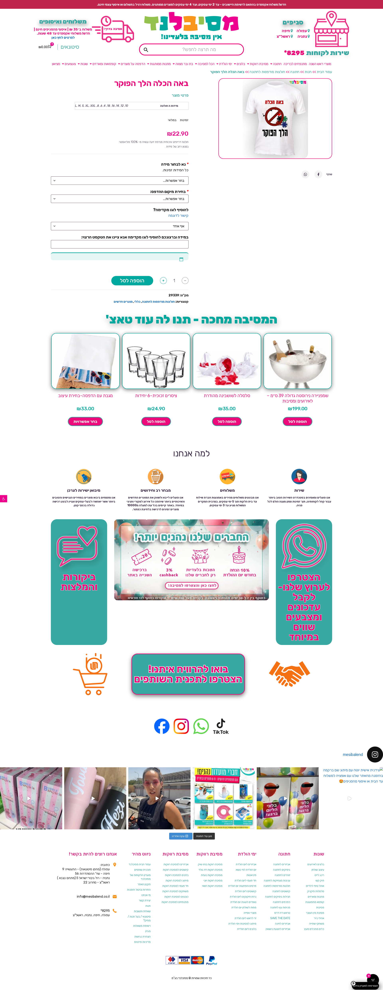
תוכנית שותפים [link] (142, 869)
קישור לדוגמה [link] (178, 215)
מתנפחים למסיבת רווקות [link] (175, 902)
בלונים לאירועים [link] (315, 864)
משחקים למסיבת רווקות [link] (175, 891)
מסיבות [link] (320, 907)
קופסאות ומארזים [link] (104, 64)
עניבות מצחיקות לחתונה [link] (277, 880)
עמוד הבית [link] (324, 72)
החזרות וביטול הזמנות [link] (139, 889)
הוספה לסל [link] (297, 421)
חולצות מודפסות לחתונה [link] (267, 72)
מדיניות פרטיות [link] (142, 942)
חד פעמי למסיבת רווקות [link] (175, 886)
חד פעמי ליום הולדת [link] (245, 880)
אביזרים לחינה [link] (282, 923)
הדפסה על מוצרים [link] (133, 64)
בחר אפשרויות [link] (85, 421)
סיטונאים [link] (70, 47)
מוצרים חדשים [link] (123, 302)
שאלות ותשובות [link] (142, 911)
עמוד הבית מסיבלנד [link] (140, 864)
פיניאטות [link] (251, 875)
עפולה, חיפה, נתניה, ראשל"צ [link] (91, 915)
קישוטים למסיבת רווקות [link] (176, 869)
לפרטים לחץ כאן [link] (63, 38)
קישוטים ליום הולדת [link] (245, 891)
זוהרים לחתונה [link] (282, 875)
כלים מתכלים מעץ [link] (314, 929)
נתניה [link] (302, 36)
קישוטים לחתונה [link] (281, 891)
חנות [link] (308, 72)
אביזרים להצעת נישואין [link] (278, 929)
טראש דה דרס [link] (282, 913)
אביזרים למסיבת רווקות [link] (176, 864)
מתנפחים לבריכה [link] (295, 64)
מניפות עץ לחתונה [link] (280, 907)
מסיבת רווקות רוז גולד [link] (210, 869)
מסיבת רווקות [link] (259, 64)
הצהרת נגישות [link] (142, 936)
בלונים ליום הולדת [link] (246, 929)
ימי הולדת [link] (225, 64)
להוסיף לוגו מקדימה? (171, 209)
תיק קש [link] (320, 880)
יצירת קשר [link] (145, 900)
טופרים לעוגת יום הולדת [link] (243, 902)
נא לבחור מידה (173, 164)
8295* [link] (105, 911)
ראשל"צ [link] (283, 36)
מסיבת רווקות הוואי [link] (212, 886)
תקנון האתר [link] (144, 884)
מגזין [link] (148, 931)
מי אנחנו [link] (146, 895)
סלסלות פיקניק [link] (315, 891)
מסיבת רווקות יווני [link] (212, 880)
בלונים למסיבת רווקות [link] (177, 875)
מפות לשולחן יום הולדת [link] (243, 907)
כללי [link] (137, 302)
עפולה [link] (302, 31)
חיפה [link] (286, 31)
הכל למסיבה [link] (206, 64)
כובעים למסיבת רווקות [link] (176, 896)
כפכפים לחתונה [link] (281, 902)
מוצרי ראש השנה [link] (320, 64)
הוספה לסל (132, 281)
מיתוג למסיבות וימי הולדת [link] (242, 923)
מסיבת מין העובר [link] (315, 913)
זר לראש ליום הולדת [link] (245, 918)
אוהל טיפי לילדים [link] (315, 886)
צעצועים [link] (70, 64)
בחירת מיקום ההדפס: (168, 191)
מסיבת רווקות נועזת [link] (211, 875)
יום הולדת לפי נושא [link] (246, 869)
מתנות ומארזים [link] (316, 896)
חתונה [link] (277, 64)
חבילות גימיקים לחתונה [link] (277, 896)
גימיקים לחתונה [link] (281, 869)
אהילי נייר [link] (319, 918)
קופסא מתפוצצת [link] (314, 902)
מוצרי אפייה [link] (250, 913)
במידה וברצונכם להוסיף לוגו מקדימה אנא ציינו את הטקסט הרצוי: (135, 237)
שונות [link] (84, 64)
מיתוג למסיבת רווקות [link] (177, 880)
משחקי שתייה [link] (316, 923)
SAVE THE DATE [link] (280, 918)
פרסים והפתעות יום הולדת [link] (242, 886)
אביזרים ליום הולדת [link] (246, 864)
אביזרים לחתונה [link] (281, 864)
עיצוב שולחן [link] (318, 869)
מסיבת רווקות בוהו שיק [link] (210, 864)
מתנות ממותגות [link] (160, 64)
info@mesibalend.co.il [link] (93, 896)
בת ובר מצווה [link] (184, 64)
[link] (3, 498)
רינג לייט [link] (319, 875)
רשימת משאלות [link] (142, 926)
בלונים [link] (241, 64)
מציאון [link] (56, 64)
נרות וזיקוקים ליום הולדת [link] (243, 896)
